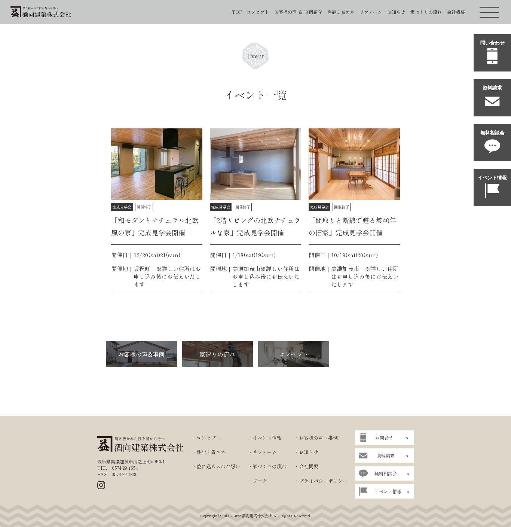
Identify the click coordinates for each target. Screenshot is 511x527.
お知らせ (396, 12)
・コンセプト (206, 438)
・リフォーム (262, 452)
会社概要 (456, 12)
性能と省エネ (340, 12)
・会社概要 (306, 466)
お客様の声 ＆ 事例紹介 (298, 12)
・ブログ (257, 481)
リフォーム (370, 12)
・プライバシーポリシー (321, 481)
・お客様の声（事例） (318, 438)
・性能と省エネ (209, 452)
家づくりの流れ (426, 12)
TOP (237, 12)
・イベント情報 (265, 438)
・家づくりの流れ (267, 466)
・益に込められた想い (216, 466)
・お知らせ (306, 452)
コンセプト (258, 12)
